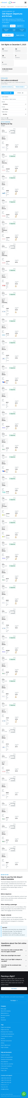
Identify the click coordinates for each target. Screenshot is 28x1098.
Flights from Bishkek (6, 1027)
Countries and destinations (7, 1034)
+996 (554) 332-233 (6, 1078)
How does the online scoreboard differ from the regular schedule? (12, 950)
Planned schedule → (20, 86)
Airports (3, 1038)
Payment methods (5, 1055)
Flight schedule (10, 6)
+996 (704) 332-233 (6, 1082)
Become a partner (5, 1015)
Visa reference (4, 1061)
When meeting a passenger (9, 904)
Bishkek (5, 25)
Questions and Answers (6, 1059)
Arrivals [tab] (20, 92)
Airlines (2, 1043)
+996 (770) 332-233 (6, 1080)
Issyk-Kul (20, 25)
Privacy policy (4, 1068)
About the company (6, 1011)
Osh (13, 25)
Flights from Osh (5, 1029)
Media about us (5, 1013)
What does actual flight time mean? (11, 955)
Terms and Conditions (6, 1066)
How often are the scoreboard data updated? (11, 965)
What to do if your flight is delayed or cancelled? (11, 960)
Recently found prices (6, 1040)
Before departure (6, 894)
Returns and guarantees (7, 1057)
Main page (3, 6)
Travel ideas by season (6, 1036)
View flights (8, 35)
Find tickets (14, 988)
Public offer (4, 1070)
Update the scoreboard (7, 86)
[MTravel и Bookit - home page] (8, 2)
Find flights (14, 1000)
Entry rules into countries (7, 1063)
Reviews (3, 1017)
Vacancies (3, 1019)
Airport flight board (5, 1045)
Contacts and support (6, 1075)
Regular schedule (20, 35)
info (4, 1089)
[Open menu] (25, 2)
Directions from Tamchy (7, 1031)
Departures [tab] (7, 92)
